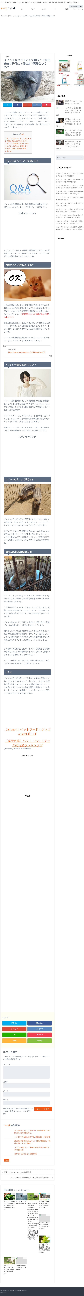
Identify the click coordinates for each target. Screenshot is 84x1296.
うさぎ (33, 9)
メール (6, 1091)
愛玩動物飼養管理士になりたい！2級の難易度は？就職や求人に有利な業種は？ (32, 1142)
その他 (9, 15)
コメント (6, 1064)
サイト (5, 1100)
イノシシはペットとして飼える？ (18, 138)
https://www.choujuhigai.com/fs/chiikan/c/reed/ (26, 352)
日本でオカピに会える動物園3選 (25, 1154)
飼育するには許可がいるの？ (16, 141)
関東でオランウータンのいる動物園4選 (17, 1172)
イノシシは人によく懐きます (16, 146)
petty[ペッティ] (16, 1290)
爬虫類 (66, 9)
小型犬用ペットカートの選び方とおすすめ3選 (73, 102)
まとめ (8, 151)
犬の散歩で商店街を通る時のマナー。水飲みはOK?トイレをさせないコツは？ (69, 145)
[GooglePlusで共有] (27, 104)
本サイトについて (78, 9)
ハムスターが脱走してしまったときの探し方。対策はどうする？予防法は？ (69, 111)
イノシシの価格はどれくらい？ (17, 143)
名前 (5, 1082)
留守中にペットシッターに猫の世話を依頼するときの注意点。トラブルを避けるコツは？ (69, 122)
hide (22, 134)
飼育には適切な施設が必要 (15, 148)
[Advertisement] (42, 35)
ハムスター (44, 9)
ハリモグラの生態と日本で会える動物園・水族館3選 (32, 1137)
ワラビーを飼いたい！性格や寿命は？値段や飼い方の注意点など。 (32, 1148)
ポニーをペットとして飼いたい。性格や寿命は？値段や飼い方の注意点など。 (32, 1131)
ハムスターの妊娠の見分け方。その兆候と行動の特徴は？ (31, 1177)
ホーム (4, 15)
